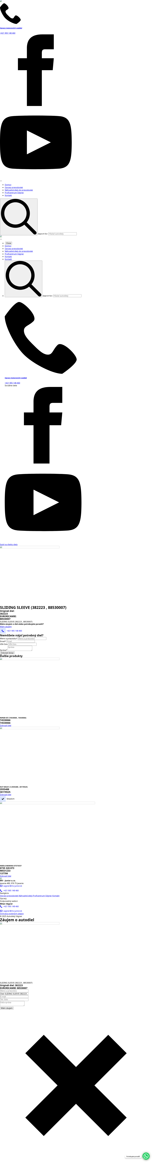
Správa (3, 650)
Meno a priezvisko (8, 638)
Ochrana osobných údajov (12, 913)
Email (3, 641)
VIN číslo (4, 644)
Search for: (43, 233)
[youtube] (36, 177)
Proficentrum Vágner (14, 192)
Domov (8, 184)
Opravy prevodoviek (14, 187)
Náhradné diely (26, 895)
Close (8, 243)
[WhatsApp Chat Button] (146, 1156)
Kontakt (8, 195)
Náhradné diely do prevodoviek (19, 190)
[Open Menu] (1, 239)
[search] (19, 217)
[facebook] (36, 105)
